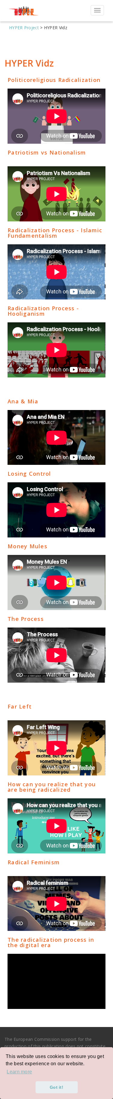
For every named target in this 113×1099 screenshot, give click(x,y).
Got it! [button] (56, 1087)
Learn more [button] (19, 1071)
